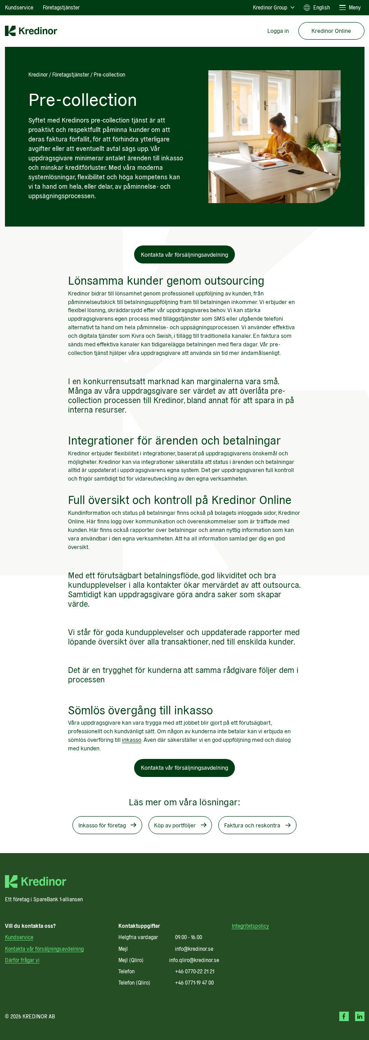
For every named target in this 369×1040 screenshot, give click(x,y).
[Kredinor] (31, 31)
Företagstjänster (61, 7)
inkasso (131, 739)
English (321, 7)
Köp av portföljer (175, 825)
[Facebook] (344, 1016)
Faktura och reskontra (252, 825)
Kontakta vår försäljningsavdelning (184, 254)
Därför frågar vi (22, 960)
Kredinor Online (331, 30)
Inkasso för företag (102, 825)
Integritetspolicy (250, 925)
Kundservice (19, 7)
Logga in (278, 31)
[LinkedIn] (359, 1016)
